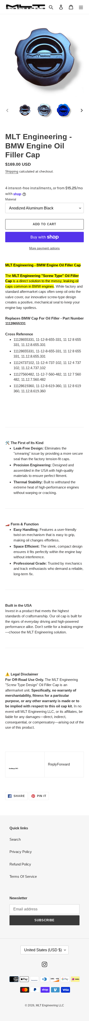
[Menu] (81, 7)
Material (10, 199)
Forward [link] (63, 764)
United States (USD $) (43, 950)
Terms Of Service (23, 876)
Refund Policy (20, 864)
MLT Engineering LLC (50, 1005)
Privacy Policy (20, 852)
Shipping (11, 171)
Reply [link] (52, 764)
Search (15, 839)
